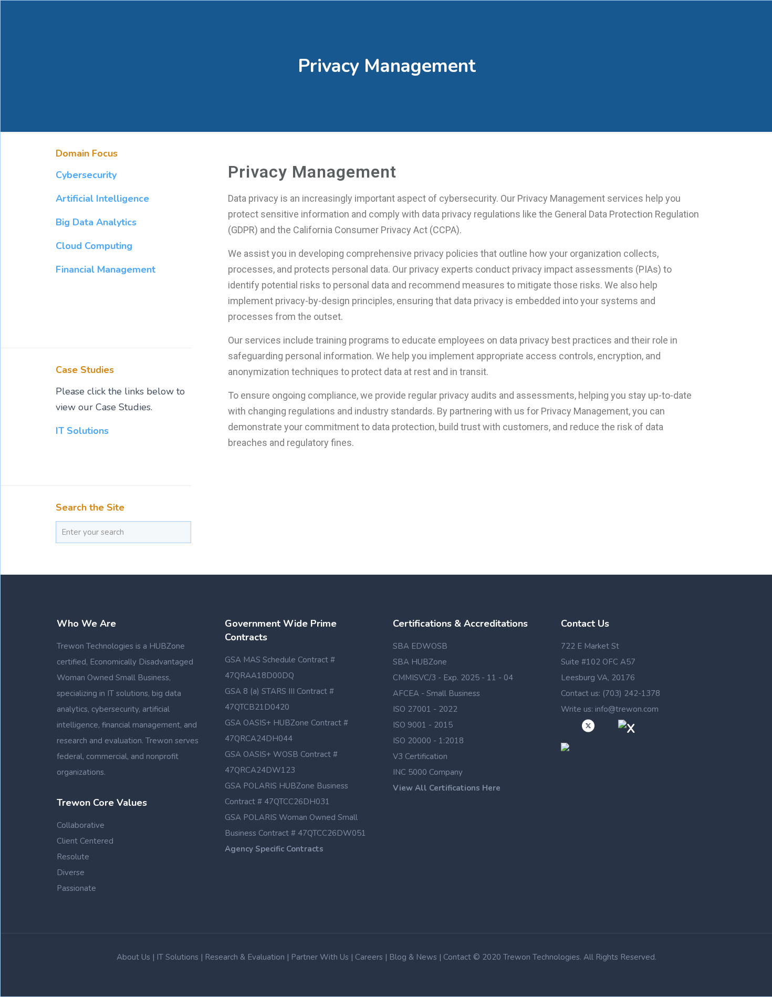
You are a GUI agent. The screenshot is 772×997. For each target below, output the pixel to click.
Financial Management (105, 269)
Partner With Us (320, 957)
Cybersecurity (86, 175)
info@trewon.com (627, 709)
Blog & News (413, 957)
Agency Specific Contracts (274, 849)
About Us (133, 957)
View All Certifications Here (446, 788)
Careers (369, 957)
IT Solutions (82, 430)
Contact (457, 957)
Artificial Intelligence (102, 198)
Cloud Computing (94, 246)
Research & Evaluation (245, 957)
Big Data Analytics (96, 222)
